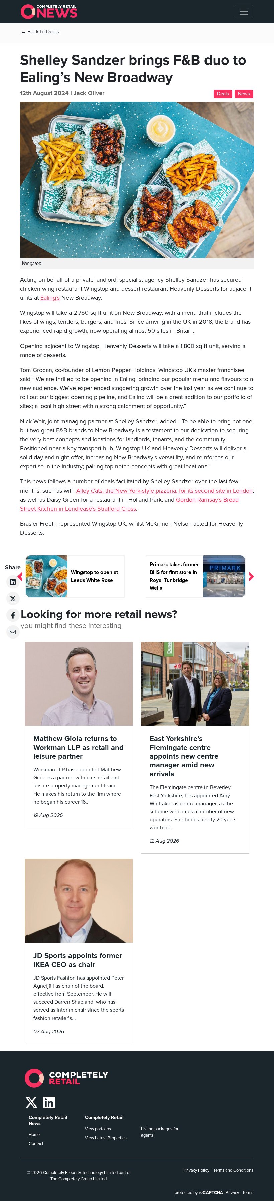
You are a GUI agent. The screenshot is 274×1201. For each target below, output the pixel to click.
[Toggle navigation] (244, 11)
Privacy (232, 1192)
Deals (223, 94)
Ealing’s (50, 297)
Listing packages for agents (159, 1132)
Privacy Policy (196, 1170)
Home (34, 1134)
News (244, 94)
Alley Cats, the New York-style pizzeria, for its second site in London (164, 490)
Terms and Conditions (233, 1170)
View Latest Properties (106, 1138)
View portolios (98, 1129)
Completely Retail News (48, 1120)
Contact (36, 1143)
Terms (247, 1192)
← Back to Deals (40, 31)
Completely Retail (104, 1117)
